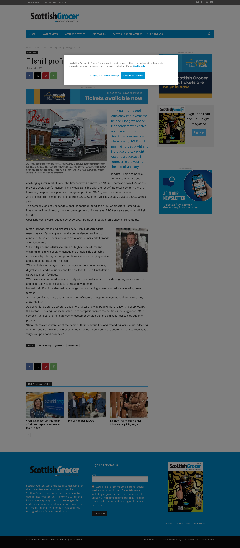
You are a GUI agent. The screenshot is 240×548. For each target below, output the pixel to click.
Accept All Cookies (133, 76)
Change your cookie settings (104, 75)
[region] (121, 70)
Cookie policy (140, 66)
